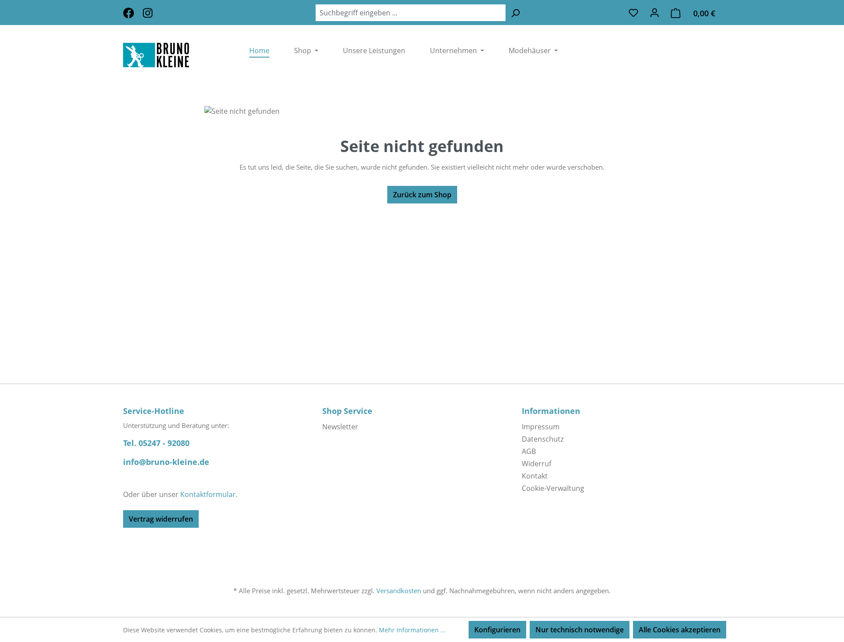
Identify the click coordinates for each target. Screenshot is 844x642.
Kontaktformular (208, 494)
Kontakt (535, 476)
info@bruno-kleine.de (166, 462)
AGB (529, 451)
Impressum (541, 427)
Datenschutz (543, 439)
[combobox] (411, 12)
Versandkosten (398, 590)
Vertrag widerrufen (161, 519)
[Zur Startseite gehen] (173, 55)
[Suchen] (515, 12)
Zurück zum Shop (422, 194)
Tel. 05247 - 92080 (156, 443)
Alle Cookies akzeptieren (679, 630)
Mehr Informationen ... (412, 630)
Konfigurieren (497, 630)
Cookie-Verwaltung (553, 488)
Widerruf (536, 463)
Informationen (551, 411)
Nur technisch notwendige (579, 630)
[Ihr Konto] (654, 12)
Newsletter (340, 427)
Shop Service (347, 411)
